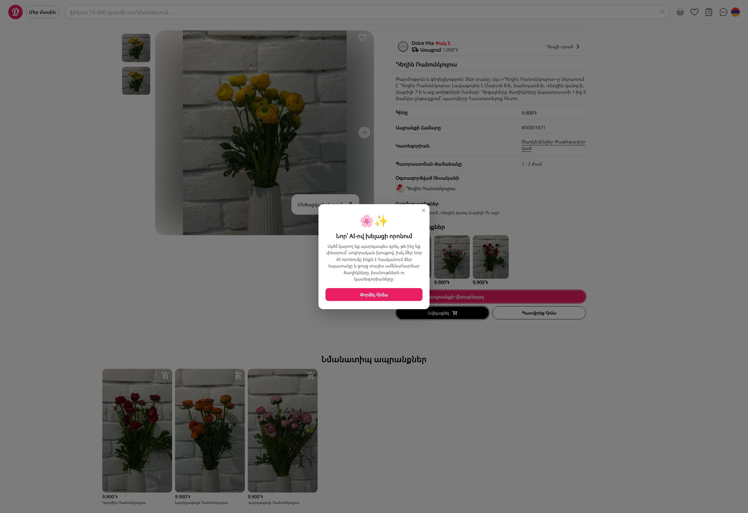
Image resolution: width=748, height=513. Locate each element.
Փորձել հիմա (374, 294)
